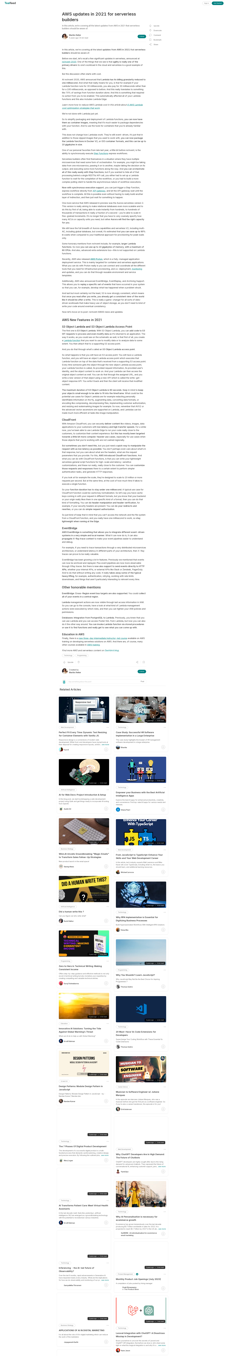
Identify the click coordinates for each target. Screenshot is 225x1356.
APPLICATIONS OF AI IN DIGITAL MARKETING (81, 1330)
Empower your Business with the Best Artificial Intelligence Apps (140, 794)
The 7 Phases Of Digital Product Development (83, 1146)
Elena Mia (124, 930)
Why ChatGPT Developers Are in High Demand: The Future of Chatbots (140, 1156)
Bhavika (124, 747)
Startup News (69, 867)
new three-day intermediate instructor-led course (103, 638)
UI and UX (64, 1081)
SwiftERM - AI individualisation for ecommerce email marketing (139, 1234)
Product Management (125, 1274)
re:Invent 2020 (69, 62)
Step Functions (101, 153)
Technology (68, 655)
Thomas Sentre (127, 987)
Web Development (124, 850)
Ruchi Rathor (69, 921)
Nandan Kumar (69, 1101)
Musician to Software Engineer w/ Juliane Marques (137, 1093)
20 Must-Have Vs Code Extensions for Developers (136, 1033)
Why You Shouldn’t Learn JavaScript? (135, 975)
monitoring (137, 269)
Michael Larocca (127, 872)
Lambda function (72, 340)
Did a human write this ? (71, 911)
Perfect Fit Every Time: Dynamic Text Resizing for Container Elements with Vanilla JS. (83, 734)
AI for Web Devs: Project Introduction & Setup (82, 795)
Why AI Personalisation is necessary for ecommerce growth (136, 1218)
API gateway (99, 191)
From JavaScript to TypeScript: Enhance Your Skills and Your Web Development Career (139, 856)
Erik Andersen (126, 1109)
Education (64, 1023)
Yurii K (66, 750)
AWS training (93, 645)
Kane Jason (125, 1351)
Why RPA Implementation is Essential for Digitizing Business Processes (137, 919)
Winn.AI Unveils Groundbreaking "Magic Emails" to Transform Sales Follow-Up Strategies (84, 855)
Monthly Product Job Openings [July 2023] (138, 1279)
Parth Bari (125, 1172)
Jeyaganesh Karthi (71, 1342)
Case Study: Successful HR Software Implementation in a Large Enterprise (135, 734)
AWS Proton (96, 259)
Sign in (206, 3)
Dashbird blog (112, 650)
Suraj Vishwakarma (71, 984)
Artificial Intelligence (68, 790)
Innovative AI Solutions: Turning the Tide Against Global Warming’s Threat (80, 1030)
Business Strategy (67, 849)
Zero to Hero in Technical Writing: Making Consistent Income (80, 968)
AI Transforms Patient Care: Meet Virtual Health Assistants (83, 1207)
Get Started (218, 3)
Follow (142, 36)
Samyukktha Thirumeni (72, 1285)
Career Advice (123, 1087)
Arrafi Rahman (69, 1041)
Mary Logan (68, 1161)
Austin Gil (67, 809)
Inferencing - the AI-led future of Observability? (76, 1269)
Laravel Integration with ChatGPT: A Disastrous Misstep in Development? (140, 1335)
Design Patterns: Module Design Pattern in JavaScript (81, 1088)
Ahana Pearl (125, 810)
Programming (81, 655)
